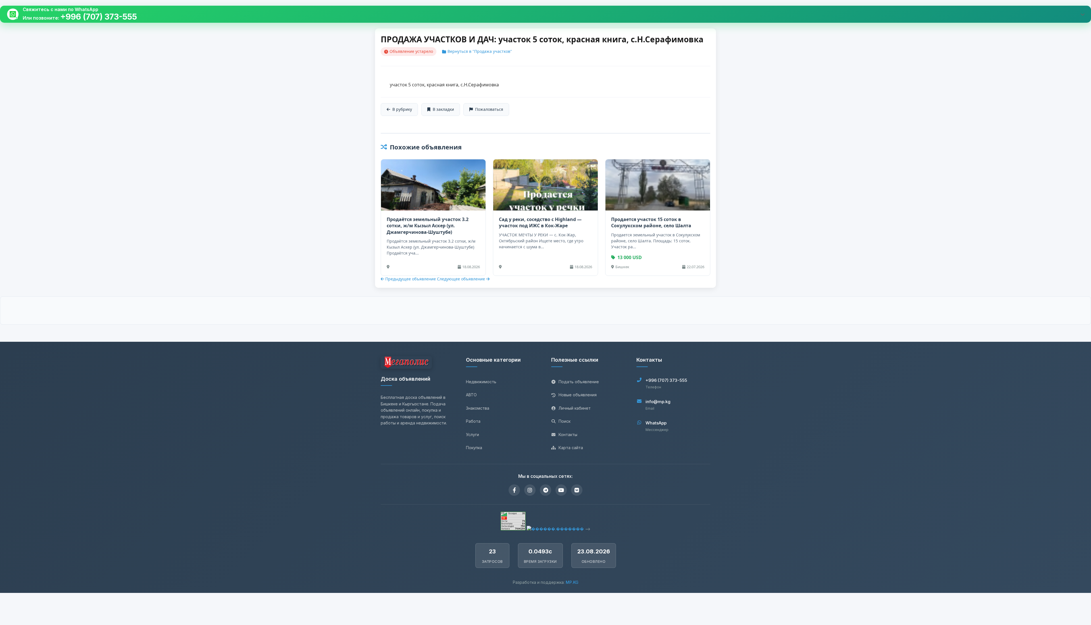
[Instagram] (530, 490)
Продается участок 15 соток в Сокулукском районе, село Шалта (651, 222)
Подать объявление (579, 381)
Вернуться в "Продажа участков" (479, 51)
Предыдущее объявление (410, 279)
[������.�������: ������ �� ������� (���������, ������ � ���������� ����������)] (555, 529)
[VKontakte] (576, 490)
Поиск (565, 421)
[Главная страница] (406, 363)
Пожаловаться (489, 109)
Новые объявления (578, 394)
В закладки (443, 109)
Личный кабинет (575, 408)
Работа (473, 421)
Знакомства (477, 408)
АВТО (471, 394)
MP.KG (572, 582)
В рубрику (402, 109)
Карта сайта (571, 447)
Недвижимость (481, 381)
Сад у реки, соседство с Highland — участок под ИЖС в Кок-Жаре (540, 222)
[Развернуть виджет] (1082, 14)
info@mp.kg (658, 401)
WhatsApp (656, 423)
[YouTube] (561, 490)
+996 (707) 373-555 (98, 17)
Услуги (472, 434)
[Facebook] (514, 490)
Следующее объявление (461, 279)
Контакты (568, 434)
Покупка (474, 447)
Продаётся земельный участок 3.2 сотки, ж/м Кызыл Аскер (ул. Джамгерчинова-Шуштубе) (428, 225)
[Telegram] (545, 490)
